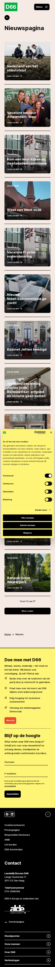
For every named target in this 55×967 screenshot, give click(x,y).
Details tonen (41, 510)
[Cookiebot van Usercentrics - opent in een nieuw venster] (35, 432)
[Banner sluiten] (51, 432)
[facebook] (7, 814)
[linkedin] (12, 814)
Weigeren (27, 533)
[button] (42, 7)
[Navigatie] (47, 814)
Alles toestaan (27, 518)
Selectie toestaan (27, 525)
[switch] (48, 484)
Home (7, 634)
